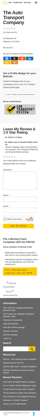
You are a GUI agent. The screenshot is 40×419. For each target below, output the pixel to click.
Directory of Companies (12, 320)
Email (6, 206)
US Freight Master (19, 404)
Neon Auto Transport (27, 393)
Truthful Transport (20, 400)
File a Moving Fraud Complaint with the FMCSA (18, 271)
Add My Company (10, 335)
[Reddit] (22, 58)
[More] (14, 62)
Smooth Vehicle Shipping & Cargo (22, 386)
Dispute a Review (10, 331)
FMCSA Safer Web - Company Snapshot (20, 367)
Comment (7, 170)
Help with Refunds (10, 324)
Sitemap (5, 414)
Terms (22, 412)
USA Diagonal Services (26, 397)
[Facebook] (6, 58)
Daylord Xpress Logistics (25, 382)
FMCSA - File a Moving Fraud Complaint (19, 359)
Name (6, 195)
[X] (14, 58)
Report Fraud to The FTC (13, 363)
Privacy (27, 412)
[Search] (32, 348)
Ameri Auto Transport (26, 389)
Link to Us (7, 338)
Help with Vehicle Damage (14, 327)
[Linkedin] (29, 58)
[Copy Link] (6, 62)
